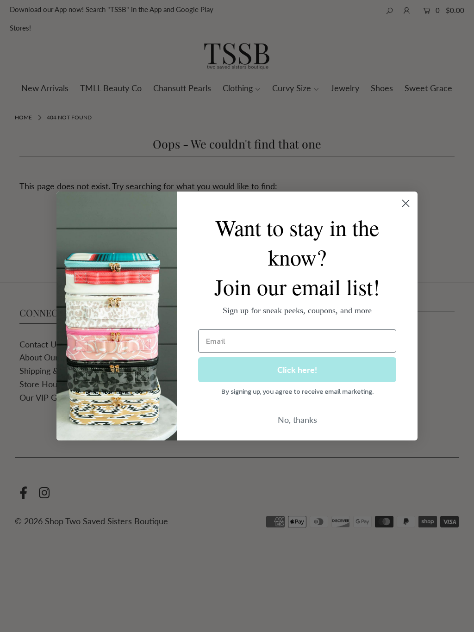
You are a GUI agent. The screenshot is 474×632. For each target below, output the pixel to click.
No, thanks (297, 420)
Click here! (297, 370)
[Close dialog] (406, 203)
